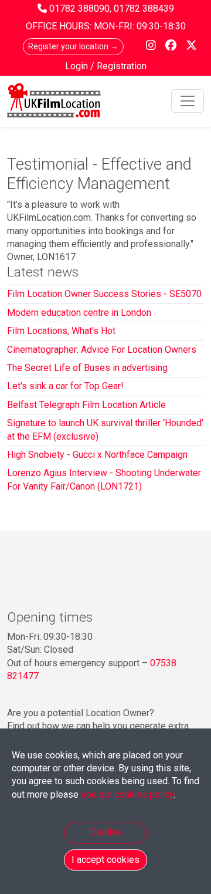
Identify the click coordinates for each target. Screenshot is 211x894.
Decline (105, 832)
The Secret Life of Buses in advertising (87, 367)
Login (77, 66)
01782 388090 (79, 8)
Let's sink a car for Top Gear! (65, 386)
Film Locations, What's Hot (61, 330)
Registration (122, 66)
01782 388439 (144, 8)
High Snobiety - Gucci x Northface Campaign (97, 454)
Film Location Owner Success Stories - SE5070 (104, 293)
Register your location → (73, 46)
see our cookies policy (127, 794)
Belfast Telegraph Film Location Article (86, 404)
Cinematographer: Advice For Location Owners (101, 349)
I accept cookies (105, 859)
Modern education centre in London (79, 312)
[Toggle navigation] (187, 101)
